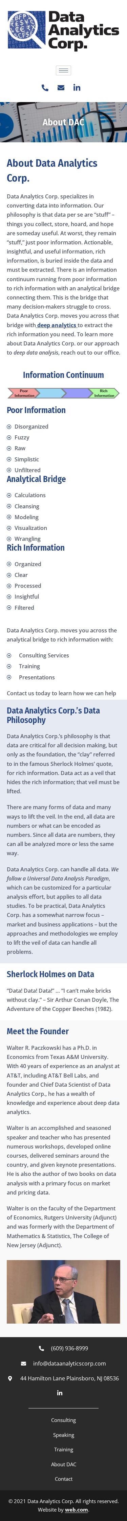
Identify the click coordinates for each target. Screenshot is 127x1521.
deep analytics (56, 325)
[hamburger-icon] (63, 70)
